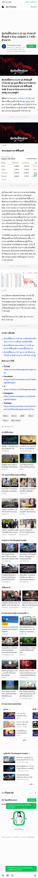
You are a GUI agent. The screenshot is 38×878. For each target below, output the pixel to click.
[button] (3, 875)
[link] (7, 875)
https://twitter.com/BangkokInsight (20, 389)
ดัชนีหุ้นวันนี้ (23, 98)
